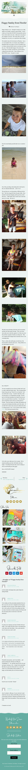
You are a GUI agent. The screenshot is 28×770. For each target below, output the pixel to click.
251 (7, 563)
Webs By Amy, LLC (20, 766)
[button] (14, 15)
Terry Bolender (11, 636)
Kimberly (9, 688)
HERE (3, 409)
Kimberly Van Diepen (14, 26)
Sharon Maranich (11, 620)
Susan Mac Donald (11, 585)
